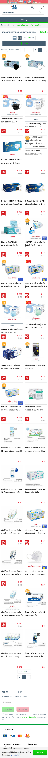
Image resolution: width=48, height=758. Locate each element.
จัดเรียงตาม (4, 50)
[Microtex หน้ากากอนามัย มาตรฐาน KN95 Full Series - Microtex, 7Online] (36, 558)
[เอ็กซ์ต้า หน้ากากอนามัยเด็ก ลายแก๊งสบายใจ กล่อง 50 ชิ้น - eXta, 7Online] (36, 435)
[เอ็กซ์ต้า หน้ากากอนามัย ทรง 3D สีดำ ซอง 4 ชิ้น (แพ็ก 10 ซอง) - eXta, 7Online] (12, 558)
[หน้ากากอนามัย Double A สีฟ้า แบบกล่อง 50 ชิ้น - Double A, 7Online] (36, 476)
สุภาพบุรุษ (8, 709)
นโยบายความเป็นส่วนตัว (28, 717)
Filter (25, 43)
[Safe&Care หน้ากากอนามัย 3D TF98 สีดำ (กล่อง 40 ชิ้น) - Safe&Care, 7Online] (12, 64)
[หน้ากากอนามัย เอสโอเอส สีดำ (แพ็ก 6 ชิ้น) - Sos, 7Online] (36, 352)
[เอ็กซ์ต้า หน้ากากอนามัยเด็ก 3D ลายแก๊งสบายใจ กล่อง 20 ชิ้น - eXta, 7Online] (12, 435)
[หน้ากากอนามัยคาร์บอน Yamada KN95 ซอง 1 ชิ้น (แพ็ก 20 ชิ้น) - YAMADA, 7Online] (36, 393)
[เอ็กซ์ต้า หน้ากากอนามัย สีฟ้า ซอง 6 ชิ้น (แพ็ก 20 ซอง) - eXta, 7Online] (12, 640)
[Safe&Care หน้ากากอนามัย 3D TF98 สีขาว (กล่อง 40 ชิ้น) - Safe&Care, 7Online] (36, 64)
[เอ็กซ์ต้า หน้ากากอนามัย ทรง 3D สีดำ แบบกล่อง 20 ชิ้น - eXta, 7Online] (36, 640)
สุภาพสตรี (23, 709)
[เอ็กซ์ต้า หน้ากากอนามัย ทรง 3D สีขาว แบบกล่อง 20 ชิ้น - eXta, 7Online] (12, 476)
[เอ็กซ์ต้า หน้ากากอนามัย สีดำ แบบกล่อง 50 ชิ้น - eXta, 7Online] (36, 599)
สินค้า (22, 20)
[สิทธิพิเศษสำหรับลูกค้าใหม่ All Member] (24, 2)
